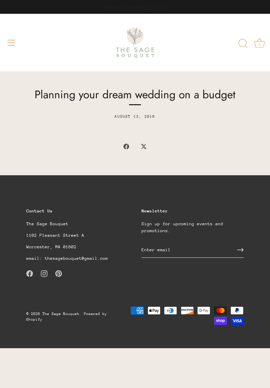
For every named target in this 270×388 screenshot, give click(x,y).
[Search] (243, 43)
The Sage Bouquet (60, 314)
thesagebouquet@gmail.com (76, 258)
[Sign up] (240, 250)
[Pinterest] (58, 273)
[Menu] (11, 43)
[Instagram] (44, 273)
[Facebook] (29, 273)
